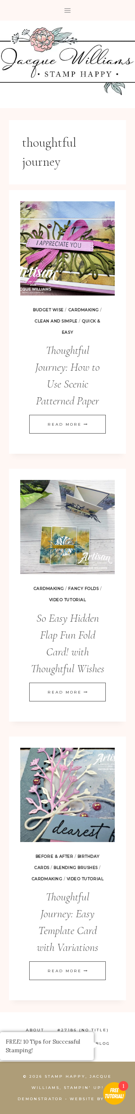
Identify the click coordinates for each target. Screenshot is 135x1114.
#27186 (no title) (83, 1030)
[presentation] (67, 248)
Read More (67, 424)
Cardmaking (83, 309)
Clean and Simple (55, 321)
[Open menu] (68, 10)
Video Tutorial (67, 599)
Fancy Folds (83, 588)
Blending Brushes (76, 867)
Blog (103, 1043)
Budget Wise (48, 309)
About (35, 1030)
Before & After (54, 856)
